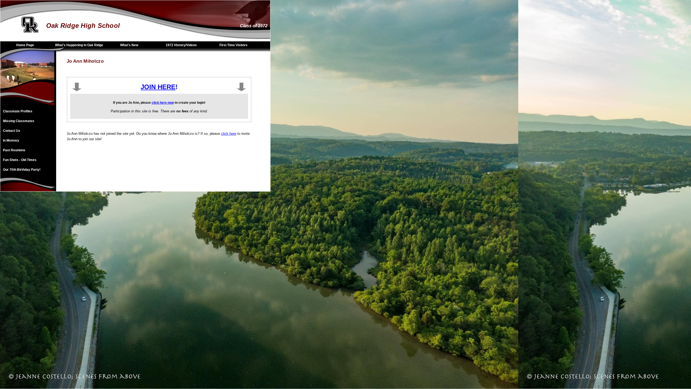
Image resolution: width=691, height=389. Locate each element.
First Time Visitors (233, 45)
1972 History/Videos (181, 45)
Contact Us (11, 131)
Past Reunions (14, 150)
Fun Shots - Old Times (19, 160)
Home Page (25, 45)
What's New (129, 45)
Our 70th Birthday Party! (21, 170)
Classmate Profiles (17, 111)
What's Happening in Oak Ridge (79, 45)
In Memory (11, 140)
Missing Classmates (18, 121)
